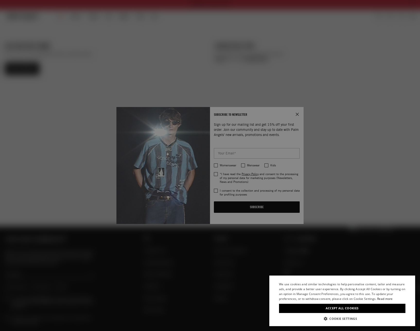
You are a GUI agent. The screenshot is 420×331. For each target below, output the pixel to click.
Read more (385, 299)
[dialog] (342, 301)
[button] (342, 318)
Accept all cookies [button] (342, 308)
